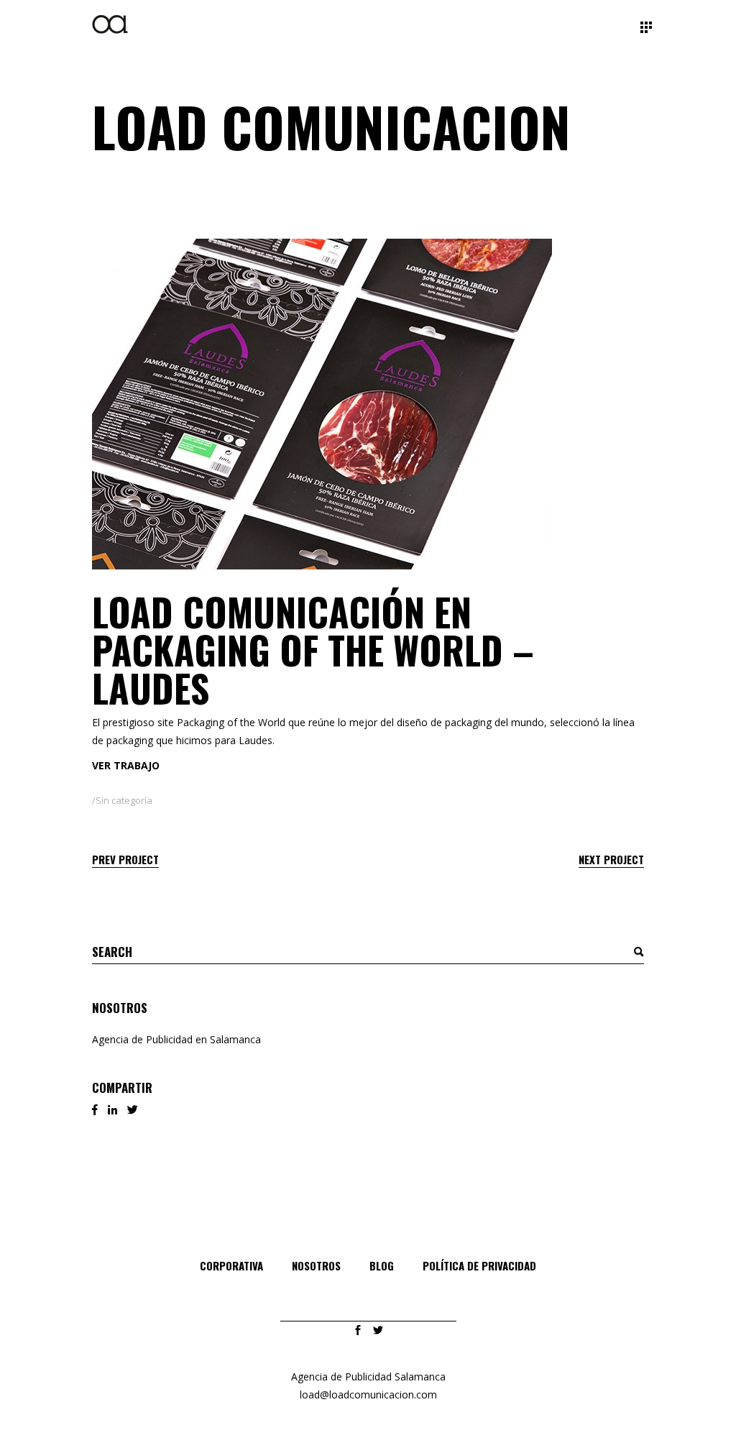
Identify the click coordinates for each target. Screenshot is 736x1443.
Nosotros (316, 1265)
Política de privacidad (479, 1265)
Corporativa (231, 1265)
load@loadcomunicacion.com (368, 1394)
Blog (381, 1265)
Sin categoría (124, 800)
